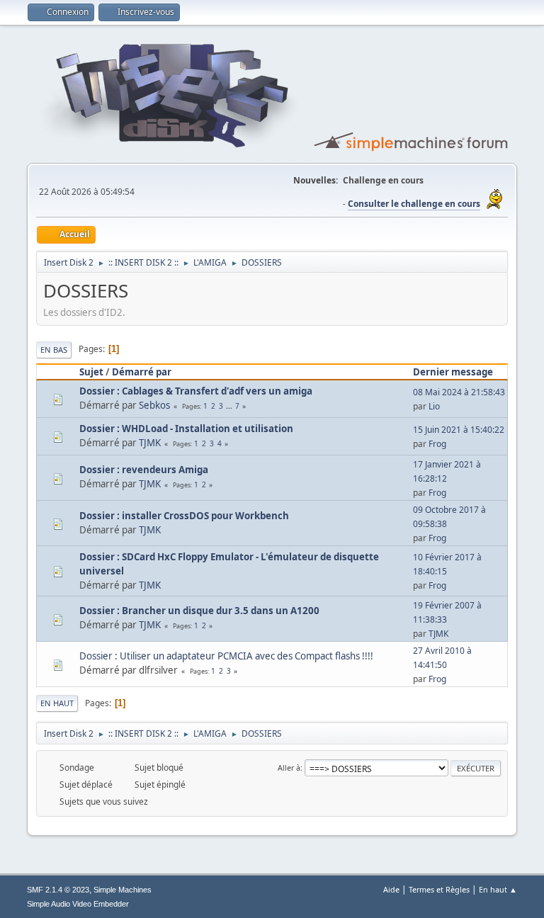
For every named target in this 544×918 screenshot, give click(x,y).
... (230, 406)
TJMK (150, 442)
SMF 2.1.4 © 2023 (58, 889)
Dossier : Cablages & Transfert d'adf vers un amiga (195, 391)
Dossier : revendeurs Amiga (143, 469)
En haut (57, 703)
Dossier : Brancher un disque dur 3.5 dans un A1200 (199, 610)
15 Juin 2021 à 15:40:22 (458, 430)
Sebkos (154, 405)
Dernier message (453, 372)
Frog (437, 444)
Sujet (91, 372)
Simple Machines (123, 889)
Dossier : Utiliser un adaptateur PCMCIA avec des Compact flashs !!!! (226, 656)
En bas (53, 349)
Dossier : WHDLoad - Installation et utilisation (186, 428)
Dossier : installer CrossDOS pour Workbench (184, 515)
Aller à (289, 767)
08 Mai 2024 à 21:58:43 (459, 392)
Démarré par (141, 372)
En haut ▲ (498, 889)
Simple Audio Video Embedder (78, 904)
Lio (434, 406)
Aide (391, 889)
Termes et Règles (439, 889)
